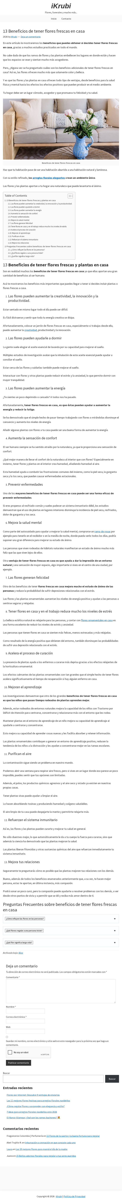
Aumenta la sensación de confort (24, 213)
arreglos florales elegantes (49, 178)
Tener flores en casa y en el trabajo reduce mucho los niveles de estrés (39, 226)
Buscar (6, 1073)
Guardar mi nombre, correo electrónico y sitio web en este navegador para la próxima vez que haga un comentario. (57, 1042)
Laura (9, 1149)
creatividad (30, 330)
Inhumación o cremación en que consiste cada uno (50, 1142)
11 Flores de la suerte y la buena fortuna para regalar (73, 1135)
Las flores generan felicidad (22, 223)
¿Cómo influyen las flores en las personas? (28, 249)
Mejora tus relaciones (20, 243)
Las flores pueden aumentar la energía (26, 210)
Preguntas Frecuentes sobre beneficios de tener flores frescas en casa (39, 246)
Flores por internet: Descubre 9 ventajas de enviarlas (33, 1094)
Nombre (11, 1006)
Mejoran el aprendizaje (21, 233)
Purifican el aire (18, 236)
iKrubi (61, 6)
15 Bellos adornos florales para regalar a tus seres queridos (46, 1155)
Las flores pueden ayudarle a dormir (25, 207)
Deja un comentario (31, 36)
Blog (21, 952)
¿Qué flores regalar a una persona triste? (27, 253)
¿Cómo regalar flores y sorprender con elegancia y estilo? (36, 1106)
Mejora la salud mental (20, 220)
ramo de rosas (102, 531)
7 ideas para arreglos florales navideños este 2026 (32, 1111)
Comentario (13, 977)
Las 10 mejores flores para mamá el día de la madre (41, 1149)
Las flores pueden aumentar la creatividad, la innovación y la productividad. (41, 203)
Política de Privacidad (74, 1196)
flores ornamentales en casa (97, 620)
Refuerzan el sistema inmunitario (25, 239)
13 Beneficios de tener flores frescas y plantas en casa (31, 200)
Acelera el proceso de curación (23, 230)
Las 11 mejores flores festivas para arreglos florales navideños (38, 1100)
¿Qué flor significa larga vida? (23, 256)
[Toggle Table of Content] (68, 196)
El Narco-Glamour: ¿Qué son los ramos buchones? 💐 (33, 1117)
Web (8, 1026)
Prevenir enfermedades (20, 217)
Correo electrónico (16, 1016)
